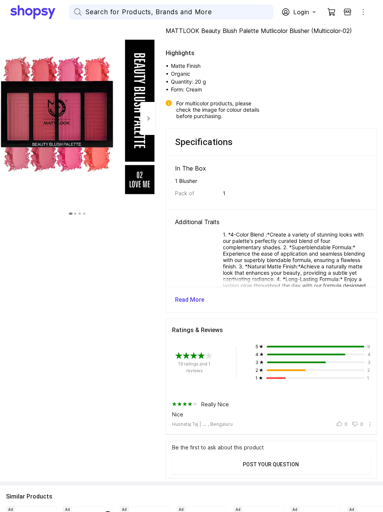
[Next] (147, 118)
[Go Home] (39, 11)
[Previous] (7, 118)
